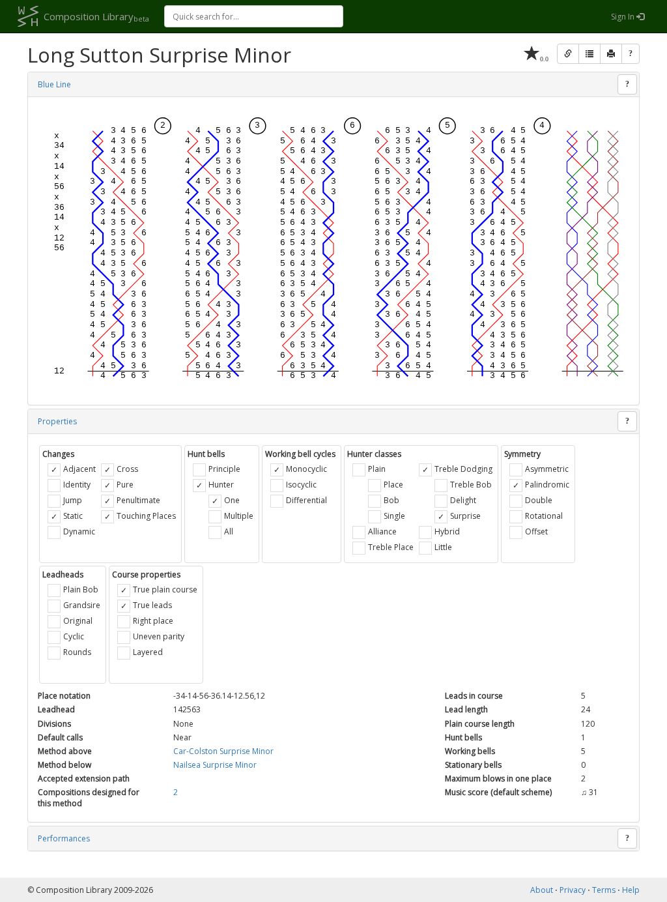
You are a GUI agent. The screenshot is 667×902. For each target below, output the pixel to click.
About (541, 889)
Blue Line (54, 84)
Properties (57, 421)
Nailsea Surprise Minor (215, 764)
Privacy (573, 889)
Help (631, 889)
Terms (604, 889)
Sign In (623, 16)
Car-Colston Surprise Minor (223, 751)
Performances (64, 838)
